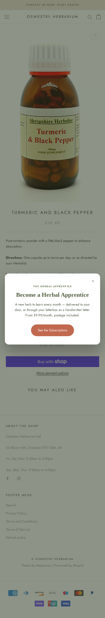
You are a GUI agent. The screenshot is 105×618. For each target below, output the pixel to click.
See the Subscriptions (52, 330)
